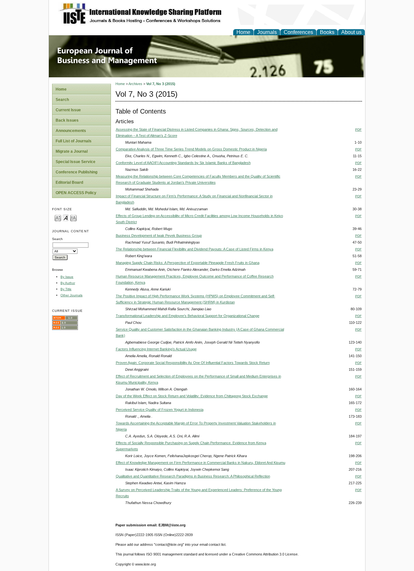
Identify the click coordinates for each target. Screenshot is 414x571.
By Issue (66, 277)
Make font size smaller (58, 217)
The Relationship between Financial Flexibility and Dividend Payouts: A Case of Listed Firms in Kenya (194, 249)
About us (351, 32)
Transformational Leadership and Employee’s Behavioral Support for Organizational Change (187, 316)
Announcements (71, 130)
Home (243, 32)
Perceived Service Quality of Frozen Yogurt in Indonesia (159, 410)
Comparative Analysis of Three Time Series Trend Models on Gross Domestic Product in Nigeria (191, 149)
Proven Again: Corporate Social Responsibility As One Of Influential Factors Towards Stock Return (193, 363)
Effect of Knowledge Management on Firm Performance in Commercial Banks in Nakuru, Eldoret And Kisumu (200, 463)
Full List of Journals (74, 141)
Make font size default (65, 217)
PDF (358, 129)
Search (62, 99)
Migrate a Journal (72, 151)
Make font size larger (73, 217)
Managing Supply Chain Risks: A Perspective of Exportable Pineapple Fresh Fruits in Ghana (187, 263)
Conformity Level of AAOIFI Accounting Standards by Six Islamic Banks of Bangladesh (183, 163)
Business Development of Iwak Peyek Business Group (159, 235)
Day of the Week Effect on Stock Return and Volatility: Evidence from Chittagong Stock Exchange (192, 396)
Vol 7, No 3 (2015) (160, 84)
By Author (67, 283)
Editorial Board (69, 182)
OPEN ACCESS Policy (76, 193)
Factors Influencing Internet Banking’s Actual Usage (156, 349)
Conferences (298, 32)
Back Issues (67, 120)
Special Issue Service (75, 161)
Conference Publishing (76, 172)
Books (327, 32)
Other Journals (71, 295)
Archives (135, 84)
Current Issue (68, 110)
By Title (65, 289)
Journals (267, 32)
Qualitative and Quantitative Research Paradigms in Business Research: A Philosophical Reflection (193, 476)
